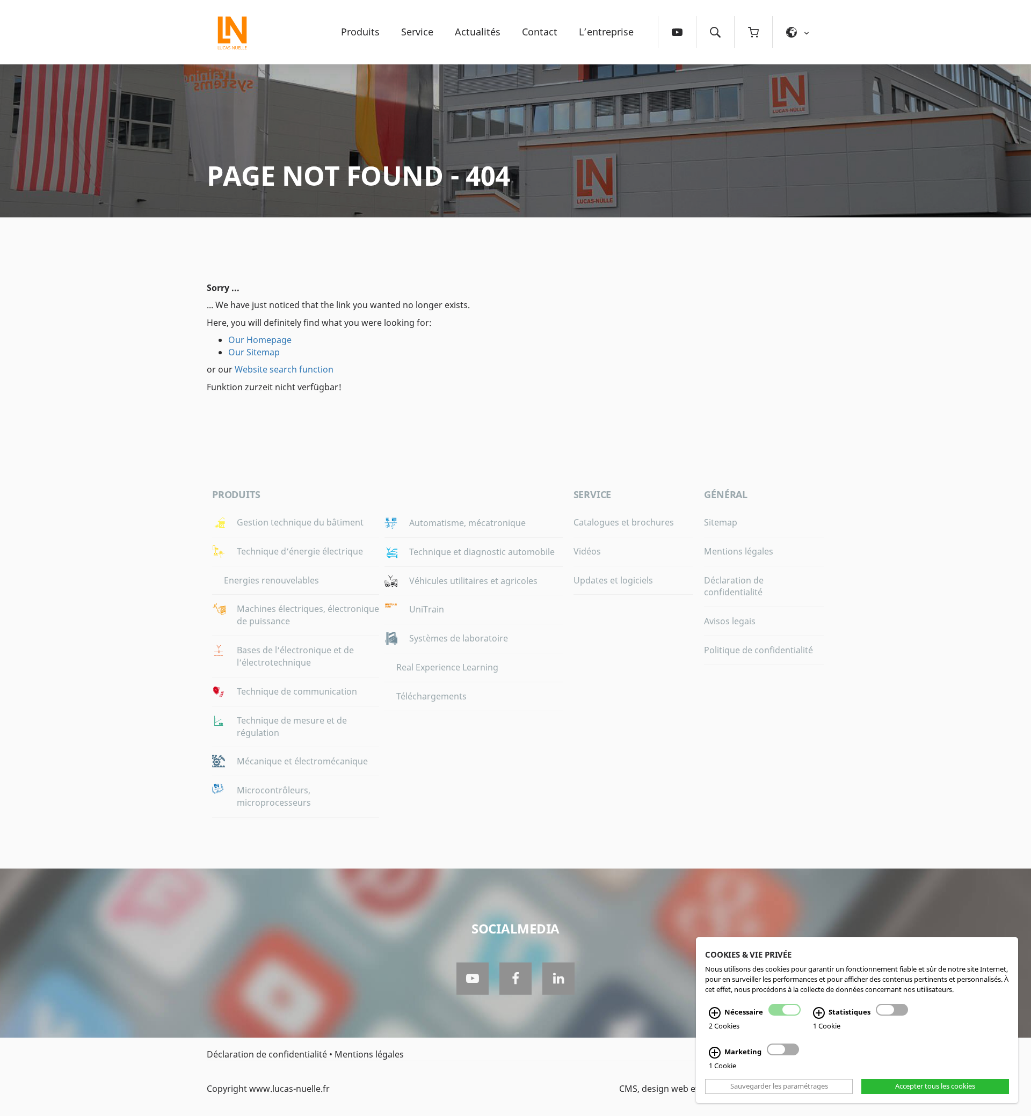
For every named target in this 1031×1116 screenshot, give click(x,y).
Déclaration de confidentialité (734, 586)
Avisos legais (730, 621)
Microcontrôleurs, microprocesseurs (274, 796)
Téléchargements (431, 696)
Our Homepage (260, 340)
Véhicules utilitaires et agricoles (473, 581)
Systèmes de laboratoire (458, 638)
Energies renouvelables (271, 580)
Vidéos (587, 551)
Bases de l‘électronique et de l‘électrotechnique (295, 656)
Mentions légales (738, 551)
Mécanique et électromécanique (302, 761)
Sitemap (720, 522)
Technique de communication (297, 691)
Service (417, 31)
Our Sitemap (254, 352)
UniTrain (426, 609)
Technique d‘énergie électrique (300, 551)
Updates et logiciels (613, 580)
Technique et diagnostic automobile (482, 552)
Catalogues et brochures (623, 522)
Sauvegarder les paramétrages (779, 1086)
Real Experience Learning (447, 667)
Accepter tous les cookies (935, 1086)
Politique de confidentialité (758, 650)
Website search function (284, 369)
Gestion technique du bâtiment (300, 522)
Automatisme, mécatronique (467, 523)
